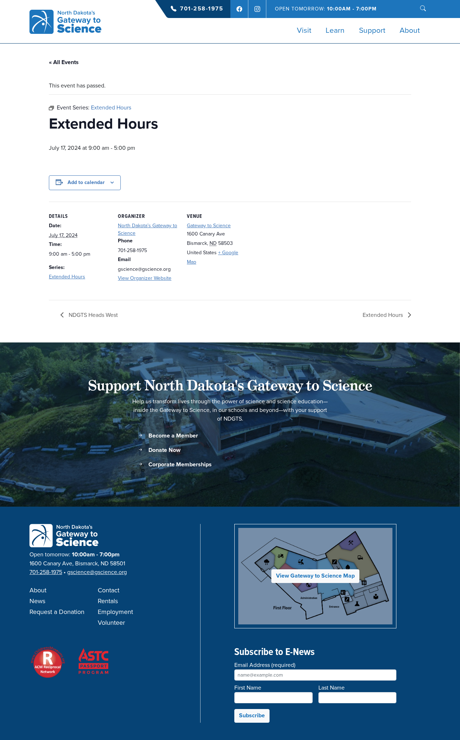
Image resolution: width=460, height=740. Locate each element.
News (37, 601)
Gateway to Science (209, 226)
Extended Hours (67, 277)
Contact (108, 591)
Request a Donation (56, 612)
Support (372, 30)
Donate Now (163, 450)
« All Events (64, 62)
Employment (115, 612)
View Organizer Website (144, 278)
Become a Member (172, 436)
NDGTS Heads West (92, 315)
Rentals (108, 601)
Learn (335, 30)
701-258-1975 (201, 9)
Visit (304, 30)
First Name (247, 687)
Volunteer (111, 623)
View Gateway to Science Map (315, 576)
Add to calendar (86, 182)
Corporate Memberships (179, 464)
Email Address (264, 665)
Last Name (331, 687)
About (410, 30)
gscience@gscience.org (97, 572)
